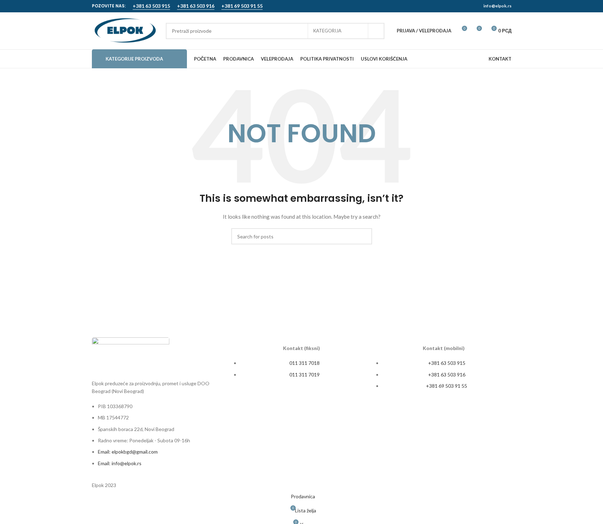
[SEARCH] (376, 31)
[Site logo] (125, 30)
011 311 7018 (304, 363)
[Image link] (130, 354)
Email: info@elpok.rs (120, 463)
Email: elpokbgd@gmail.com (128, 452)
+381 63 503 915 (151, 6)
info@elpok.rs (497, 5)
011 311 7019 (304, 375)
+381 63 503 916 (195, 6)
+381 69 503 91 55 (242, 6)
